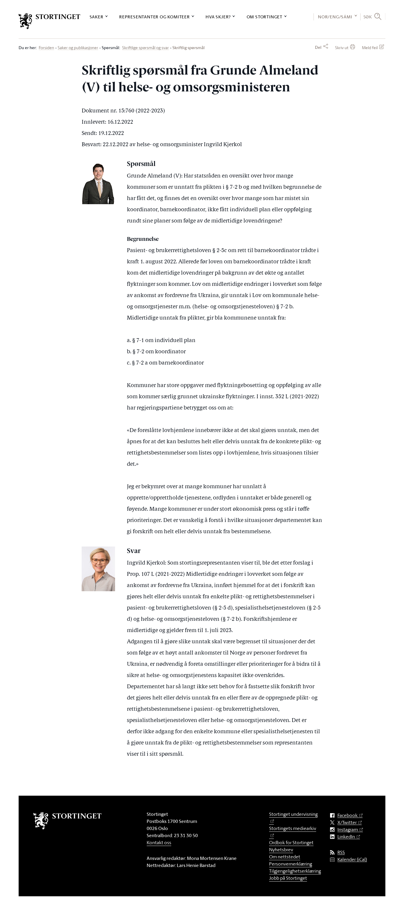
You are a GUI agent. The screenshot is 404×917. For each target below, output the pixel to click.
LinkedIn (346, 836)
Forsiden (46, 48)
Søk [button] (367, 17)
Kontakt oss (159, 842)
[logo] (49, 21)
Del (318, 47)
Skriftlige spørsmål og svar (145, 48)
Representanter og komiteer (154, 17)
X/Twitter (347, 822)
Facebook (347, 815)
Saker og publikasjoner (78, 48)
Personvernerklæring (290, 863)
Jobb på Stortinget (288, 878)
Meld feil (370, 47)
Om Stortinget (264, 17)
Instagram (347, 829)
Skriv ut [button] (341, 47)
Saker (97, 17)
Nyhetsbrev (281, 849)
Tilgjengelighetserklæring (295, 871)
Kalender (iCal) (352, 859)
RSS (341, 852)
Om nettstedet (284, 856)
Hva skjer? (218, 17)
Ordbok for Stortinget (291, 842)
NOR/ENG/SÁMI (335, 16)
